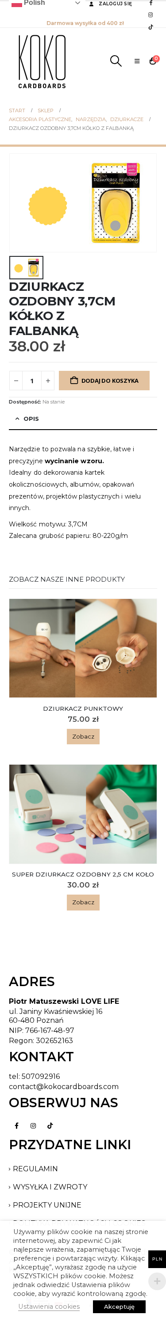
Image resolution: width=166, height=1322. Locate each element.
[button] (116, 61)
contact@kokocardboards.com (64, 1086)
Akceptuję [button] (119, 1306)
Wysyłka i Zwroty (50, 1187)
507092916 (41, 1076)
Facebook (16, 1125)
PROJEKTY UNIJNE (47, 1205)
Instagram (33, 1125)
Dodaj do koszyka (110, 381)
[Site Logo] (42, 61)
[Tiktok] (150, 27)
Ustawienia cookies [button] (49, 1307)
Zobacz (83, 736)
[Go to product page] (83, 648)
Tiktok (50, 1125)
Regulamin (35, 1169)
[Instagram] (150, 14)
